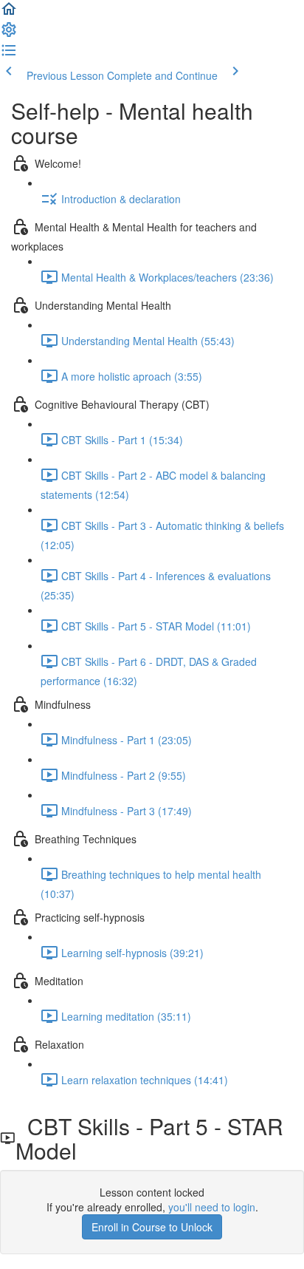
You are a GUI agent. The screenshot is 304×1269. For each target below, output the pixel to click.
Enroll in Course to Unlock (152, 1226)
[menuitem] (9, 34)
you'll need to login (211, 1207)
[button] (9, 13)
